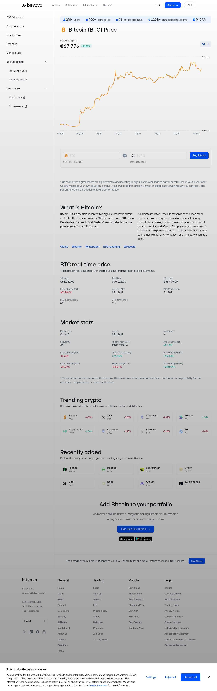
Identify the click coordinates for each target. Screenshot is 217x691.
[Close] (209, 677)
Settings (151, 677)
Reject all (170, 677)
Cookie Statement (98, 685)
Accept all (191, 677)
